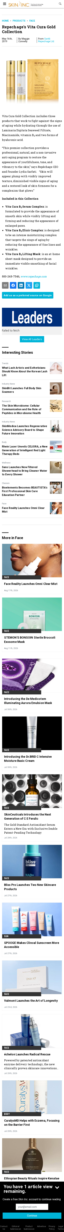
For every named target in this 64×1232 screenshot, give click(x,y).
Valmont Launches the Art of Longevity (31, 1000)
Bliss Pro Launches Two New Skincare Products (30, 887)
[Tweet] (29, 285)
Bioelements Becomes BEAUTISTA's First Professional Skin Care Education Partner (24, 491)
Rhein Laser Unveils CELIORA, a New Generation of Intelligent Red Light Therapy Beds (24, 450)
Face (32, 20)
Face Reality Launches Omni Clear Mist (23, 509)
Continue (32, 1215)
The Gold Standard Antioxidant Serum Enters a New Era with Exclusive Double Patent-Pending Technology (30, 828)
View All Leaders (32, 339)
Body (4, 442)
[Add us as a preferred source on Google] (36, 285)
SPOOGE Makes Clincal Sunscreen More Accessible (31, 945)
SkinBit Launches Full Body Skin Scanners (21, 390)
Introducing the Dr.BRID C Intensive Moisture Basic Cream (28, 758)
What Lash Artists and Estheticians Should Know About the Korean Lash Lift (24, 371)
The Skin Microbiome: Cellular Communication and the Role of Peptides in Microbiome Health (21, 409)
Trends (5, 363)
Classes (6, 483)
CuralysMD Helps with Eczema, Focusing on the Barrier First (32, 1122)
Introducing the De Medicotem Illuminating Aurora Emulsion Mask (28, 701)
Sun (6, 936)
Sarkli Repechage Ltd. (46, 40)
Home (5, 20)
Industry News (8, 384)
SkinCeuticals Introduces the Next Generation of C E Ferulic (27, 816)
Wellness (6, 463)
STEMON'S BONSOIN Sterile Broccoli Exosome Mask (29, 639)
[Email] (5, 285)
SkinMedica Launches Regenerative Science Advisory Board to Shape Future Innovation (24, 430)
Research (6, 401)
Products (19, 20)
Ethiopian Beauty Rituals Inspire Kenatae (31, 1178)
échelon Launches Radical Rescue (27, 1054)
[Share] (13, 285)
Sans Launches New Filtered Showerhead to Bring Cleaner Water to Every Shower (24, 471)
